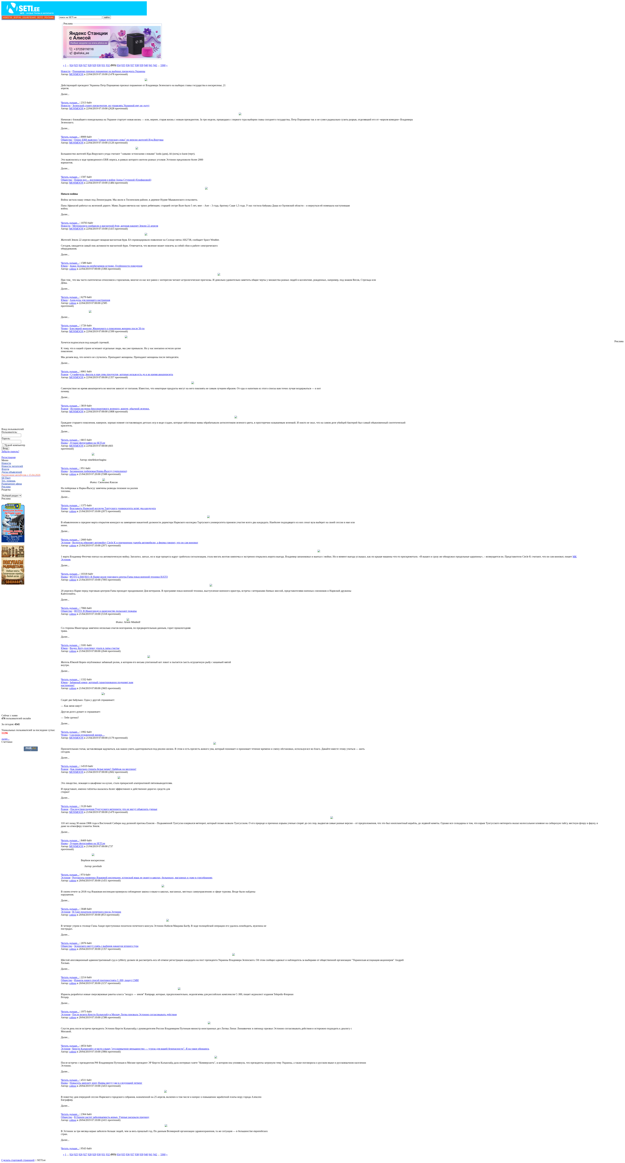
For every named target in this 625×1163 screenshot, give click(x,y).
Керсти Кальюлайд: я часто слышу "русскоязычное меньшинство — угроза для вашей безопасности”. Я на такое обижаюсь (140, 1048)
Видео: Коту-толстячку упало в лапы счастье (94, 648)
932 (108, 65)
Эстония (65, 542)
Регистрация (8, 457)
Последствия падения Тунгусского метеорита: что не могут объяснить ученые (113, 809)
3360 (163, 65)
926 (81, 65)
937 (132, 65)
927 (85, 65)
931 (103, 65)
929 (94, 65)
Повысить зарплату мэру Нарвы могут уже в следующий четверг (106, 1083)
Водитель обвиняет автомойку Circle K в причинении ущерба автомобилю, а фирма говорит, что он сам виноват (135, 542)
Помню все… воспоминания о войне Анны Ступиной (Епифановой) (112, 179)
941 (151, 65)
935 (123, 65)
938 (137, 65)
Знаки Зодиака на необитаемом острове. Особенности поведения (106, 265)
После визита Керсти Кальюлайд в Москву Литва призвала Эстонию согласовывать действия (124, 1014)
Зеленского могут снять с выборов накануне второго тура (106, 946)
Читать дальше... (70, 102)
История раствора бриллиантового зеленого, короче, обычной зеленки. (110, 408)
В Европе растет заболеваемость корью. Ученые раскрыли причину (111, 1117)
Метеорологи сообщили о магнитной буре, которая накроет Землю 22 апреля (115, 225)
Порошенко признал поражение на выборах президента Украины (108, 71)
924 (71, 65)
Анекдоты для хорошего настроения (90, 300)
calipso (72, 268)
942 (155, 65)
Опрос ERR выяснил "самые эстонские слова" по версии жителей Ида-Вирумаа (118, 139)
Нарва (64, 442)
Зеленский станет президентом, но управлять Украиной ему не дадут (110, 105)
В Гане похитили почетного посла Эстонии (96, 911)
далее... (5, 739)
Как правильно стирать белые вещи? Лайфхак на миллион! (103, 769)
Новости (65, 71)
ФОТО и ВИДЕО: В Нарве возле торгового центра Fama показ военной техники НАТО (119, 576)
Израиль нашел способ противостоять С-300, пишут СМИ (106, 980)
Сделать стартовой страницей (18, 1160)
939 (141, 65)
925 (76, 65)
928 (90, 65)
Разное (64, 374)
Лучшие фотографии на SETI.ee (87, 442)
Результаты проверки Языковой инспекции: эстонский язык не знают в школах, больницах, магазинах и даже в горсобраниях (142, 877)
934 (119, 65)
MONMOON (76, 74)
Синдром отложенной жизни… (87, 734)
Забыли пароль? (10, 451)
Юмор (64, 265)
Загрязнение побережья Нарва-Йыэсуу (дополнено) (98, 471)
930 (99, 65)
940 (146, 65)
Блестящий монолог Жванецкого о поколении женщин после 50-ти (107, 328)
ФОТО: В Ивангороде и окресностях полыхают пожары (105, 611)
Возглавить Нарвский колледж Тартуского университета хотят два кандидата (113, 508)
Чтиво (64, 328)
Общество (66, 139)
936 (128, 65)
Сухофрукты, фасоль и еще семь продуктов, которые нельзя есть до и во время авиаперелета (121, 374)
